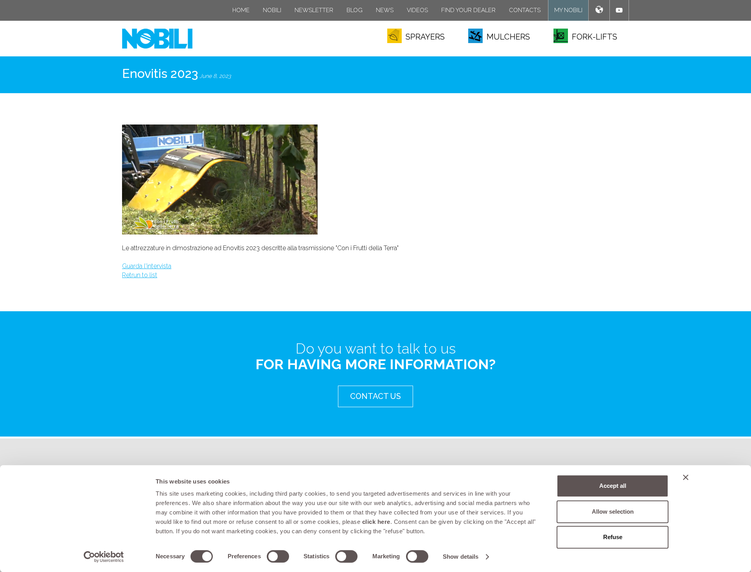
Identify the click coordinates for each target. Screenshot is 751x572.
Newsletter (314, 10)
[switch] (278, 556)
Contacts (525, 10)
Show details (460, 556)
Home (241, 10)
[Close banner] (685, 477)
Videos (417, 10)
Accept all (612, 485)
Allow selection (613, 511)
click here (376, 521)
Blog (355, 10)
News (384, 10)
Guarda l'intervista (146, 266)
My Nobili (568, 10)
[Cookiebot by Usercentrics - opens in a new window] (104, 557)
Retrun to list (139, 275)
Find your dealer (468, 10)
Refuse (612, 537)
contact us (375, 396)
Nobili (272, 10)
